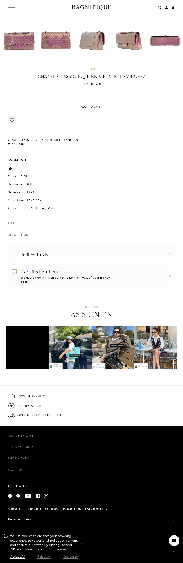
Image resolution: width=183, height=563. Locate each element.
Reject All (44, 557)
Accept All (17, 557)
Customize (70, 557)
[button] (12, 120)
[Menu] (11, 7)
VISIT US (31, 551)
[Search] (159, 7)
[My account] (166, 7)
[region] (40, 546)
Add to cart (91, 106)
